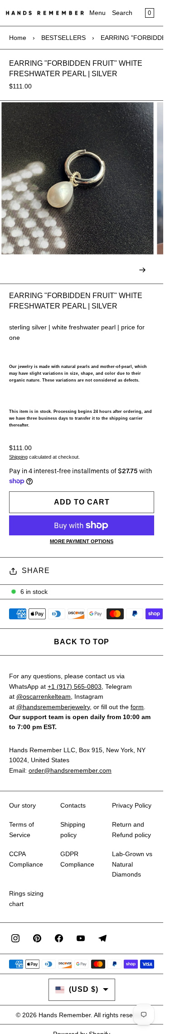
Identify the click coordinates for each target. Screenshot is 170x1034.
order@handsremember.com (70, 770)
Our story (22, 805)
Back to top (81, 642)
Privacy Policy (131, 805)
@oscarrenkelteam (43, 696)
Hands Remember (65, 1015)
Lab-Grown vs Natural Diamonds (132, 864)
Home (17, 37)
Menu (97, 12)
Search (122, 12)
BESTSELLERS (63, 37)
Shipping (18, 457)
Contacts (73, 805)
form (137, 707)
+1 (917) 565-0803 (75, 686)
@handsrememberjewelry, (54, 707)
